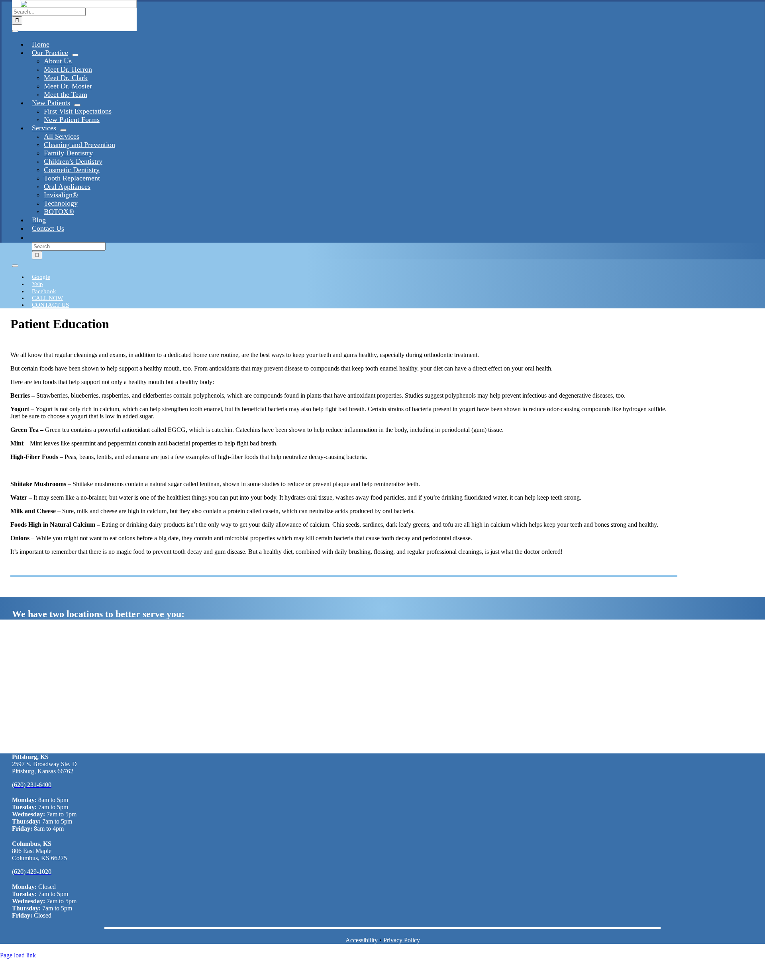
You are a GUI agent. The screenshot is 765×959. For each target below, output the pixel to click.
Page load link (18, 955)
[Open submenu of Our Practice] (75, 55)
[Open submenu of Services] (63, 130)
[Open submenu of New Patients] (77, 105)
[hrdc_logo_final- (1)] (78, 5)
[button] (32, 237)
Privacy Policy (401, 940)
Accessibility (361, 940)
